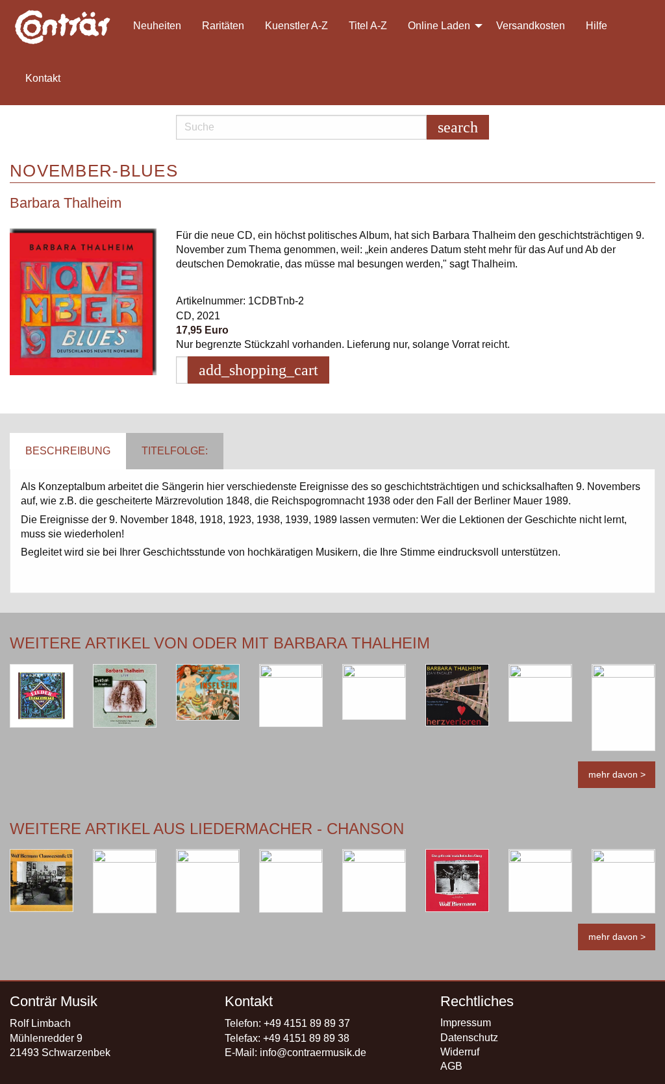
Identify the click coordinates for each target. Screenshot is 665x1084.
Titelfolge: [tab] (175, 450)
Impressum (465, 1022)
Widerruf (459, 1051)
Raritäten (223, 25)
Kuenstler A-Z (296, 25)
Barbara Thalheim (65, 203)
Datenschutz (469, 1037)
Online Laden (439, 25)
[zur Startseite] (63, 26)
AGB (451, 1066)
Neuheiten (157, 25)
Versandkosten (530, 25)
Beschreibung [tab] (67, 450)
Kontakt (42, 78)
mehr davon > (617, 774)
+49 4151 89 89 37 (307, 1023)
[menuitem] (69, 26)
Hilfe (596, 25)
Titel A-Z (368, 25)
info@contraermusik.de (313, 1052)
